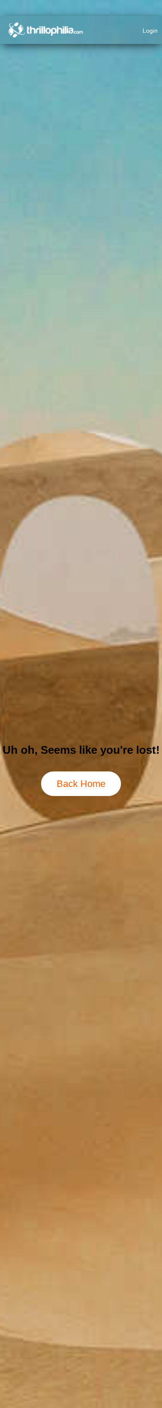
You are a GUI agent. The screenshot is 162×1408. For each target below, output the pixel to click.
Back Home (81, 783)
